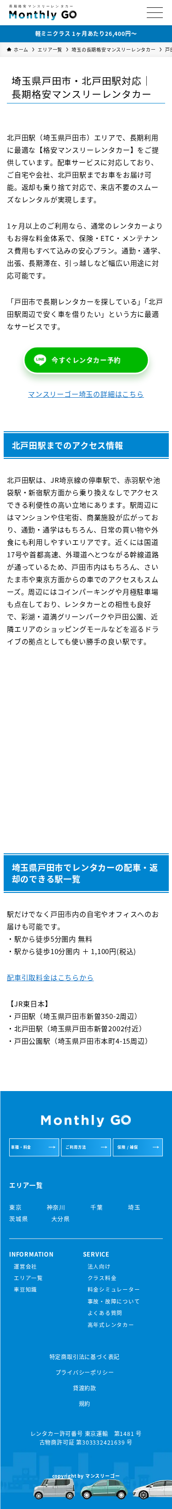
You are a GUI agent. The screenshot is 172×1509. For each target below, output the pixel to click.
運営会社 (25, 1266)
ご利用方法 (76, 1146)
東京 (15, 1207)
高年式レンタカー (111, 1324)
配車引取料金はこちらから (50, 977)
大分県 (60, 1218)
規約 (85, 1403)
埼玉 (133, 1207)
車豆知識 (25, 1289)
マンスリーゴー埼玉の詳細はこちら (86, 394)
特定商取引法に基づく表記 (85, 1356)
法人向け (99, 1266)
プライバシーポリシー (84, 1372)
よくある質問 (105, 1312)
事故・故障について (114, 1301)
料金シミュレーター (114, 1289)
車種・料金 (21, 1146)
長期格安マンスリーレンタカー (41, 6)
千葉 (96, 1207)
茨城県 (18, 1218)
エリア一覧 (28, 1277)
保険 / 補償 (127, 1146)
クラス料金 (102, 1277)
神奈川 (55, 1207)
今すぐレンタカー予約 (86, 360)
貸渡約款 (84, 1388)
